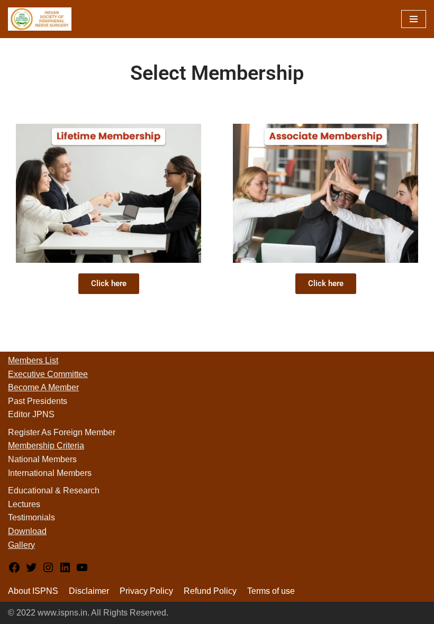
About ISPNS (33, 590)
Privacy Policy (146, 590)
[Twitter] (31, 570)
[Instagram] (48, 570)
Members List (33, 360)
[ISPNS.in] (39, 19)
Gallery (21, 544)
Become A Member (43, 387)
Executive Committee (48, 374)
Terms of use (271, 590)
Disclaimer (89, 590)
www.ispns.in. (63, 612)
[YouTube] (82, 570)
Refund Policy (210, 590)
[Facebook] (14, 570)
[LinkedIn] (65, 570)
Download (27, 531)
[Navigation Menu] (413, 19)
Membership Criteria (46, 445)
